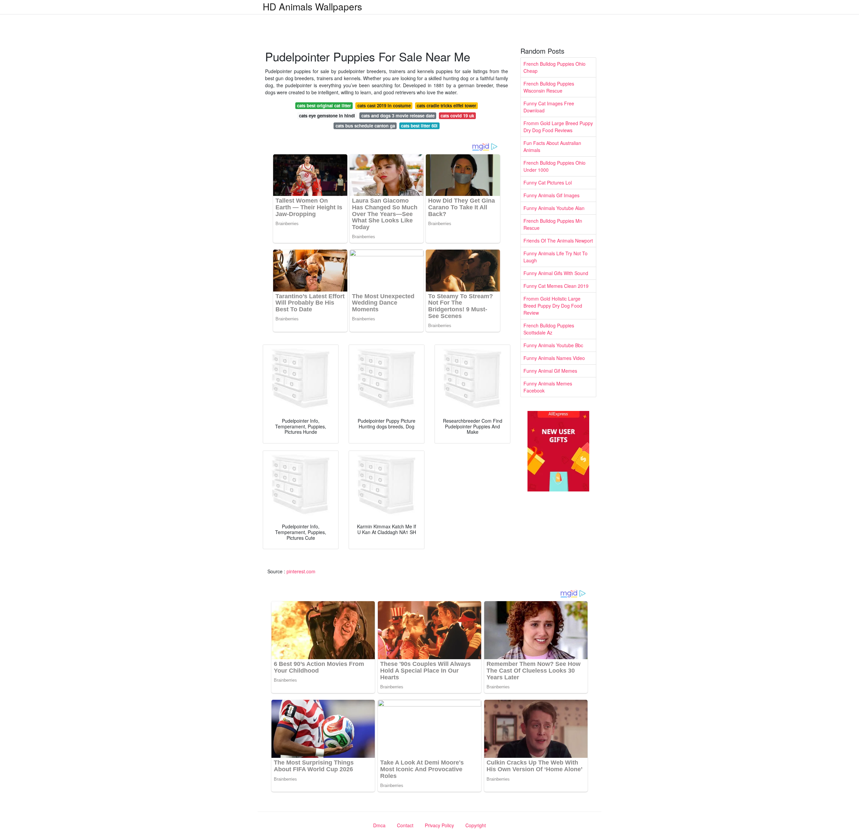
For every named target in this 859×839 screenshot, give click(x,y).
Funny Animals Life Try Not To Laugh (555, 257)
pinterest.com (301, 571)
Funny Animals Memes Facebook (547, 387)
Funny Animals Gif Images (551, 195)
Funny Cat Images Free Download (548, 107)
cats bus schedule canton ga (365, 125)
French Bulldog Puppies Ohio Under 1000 (554, 166)
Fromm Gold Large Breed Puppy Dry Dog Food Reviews (558, 127)
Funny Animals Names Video (554, 358)
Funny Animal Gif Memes (550, 370)
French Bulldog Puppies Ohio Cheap (554, 67)
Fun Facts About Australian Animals (552, 146)
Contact (405, 825)
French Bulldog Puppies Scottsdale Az (548, 329)
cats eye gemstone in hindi (327, 115)
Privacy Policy (439, 825)
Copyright (475, 825)
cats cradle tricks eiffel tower (446, 105)
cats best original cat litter (324, 105)
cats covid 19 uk (457, 115)
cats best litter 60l (419, 125)
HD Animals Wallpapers (312, 6)
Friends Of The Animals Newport (558, 240)
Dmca (379, 825)
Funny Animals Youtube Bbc (553, 345)
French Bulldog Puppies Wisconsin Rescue (548, 87)
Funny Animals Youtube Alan (554, 208)
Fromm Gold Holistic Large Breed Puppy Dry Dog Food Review (552, 305)
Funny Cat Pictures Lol (547, 182)
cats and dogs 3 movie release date (398, 115)
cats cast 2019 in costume (384, 105)
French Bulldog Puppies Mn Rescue (552, 224)
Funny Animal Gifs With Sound (555, 273)
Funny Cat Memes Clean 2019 (556, 285)
